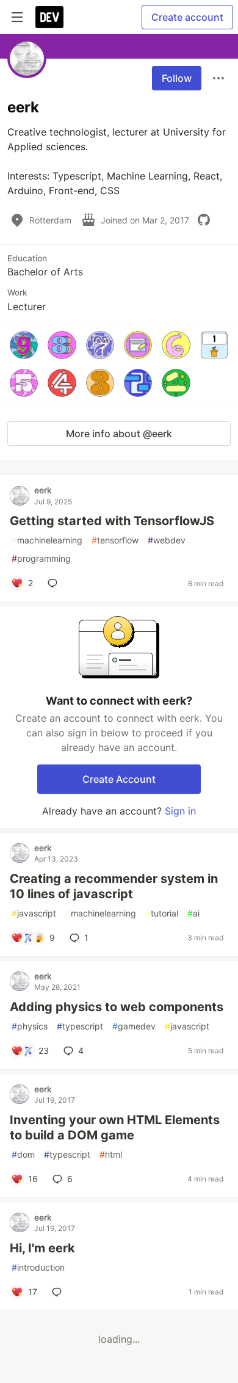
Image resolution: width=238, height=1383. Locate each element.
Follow (177, 78)
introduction (38, 1267)
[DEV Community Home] (49, 17)
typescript (80, 1026)
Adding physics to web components (116, 1007)
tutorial (161, 913)
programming (41, 558)
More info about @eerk (119, 433)
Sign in (180, 811)
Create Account (119, 779)
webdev (167, 540)
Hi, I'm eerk (42, 1248)
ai (193, 913)
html (110, 1154)
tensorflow (115, 540)
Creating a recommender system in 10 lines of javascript (114, 886)
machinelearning (47, 540)
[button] (24, 345)
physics (30, 1026)
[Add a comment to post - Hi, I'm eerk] (59, 1292)
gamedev (134, 1026)
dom (23, 1154)
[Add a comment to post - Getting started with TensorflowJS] (55, 583)
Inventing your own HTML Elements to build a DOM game (115, 1127)
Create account (187, 17)
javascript (34, 913)
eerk (43, 490)
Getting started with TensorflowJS (112, 521)
